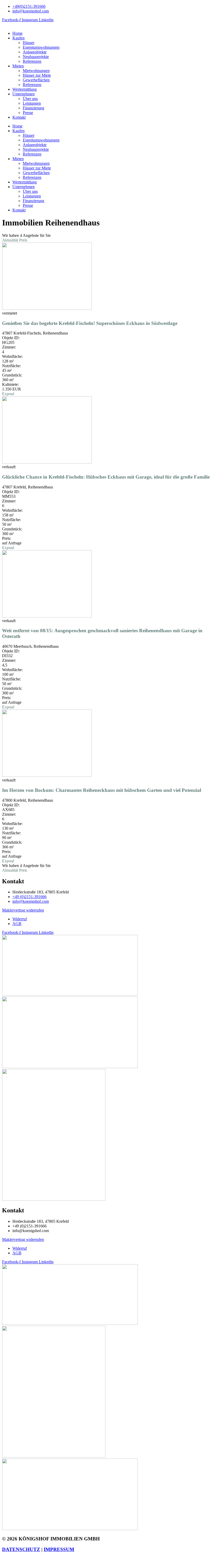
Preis (23, 240)
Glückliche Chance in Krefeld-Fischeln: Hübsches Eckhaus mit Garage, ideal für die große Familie (106, 477)
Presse (28, 112)
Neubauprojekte (36, 56)
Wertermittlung (24, 89)
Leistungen (32, 103)
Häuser (28, 42)
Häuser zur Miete (37, 75)
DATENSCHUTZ (21, 1549)
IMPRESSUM (59, 1549)
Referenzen (32, 61)
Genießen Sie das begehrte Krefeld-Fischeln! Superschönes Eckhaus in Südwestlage (89, 323)
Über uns (30, 98)
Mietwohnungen (36, 70)
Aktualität (10, 240)
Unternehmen (23, 94)
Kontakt (19, 117)
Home (17, 33)
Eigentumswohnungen (41, 47)
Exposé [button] (8, 394)
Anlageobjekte (35, 52)
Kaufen (18, 38)
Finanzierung (33, 108)
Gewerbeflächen (36, 80)
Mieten (18, 66)
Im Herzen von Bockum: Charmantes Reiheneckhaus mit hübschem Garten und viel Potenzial (101, 790)
